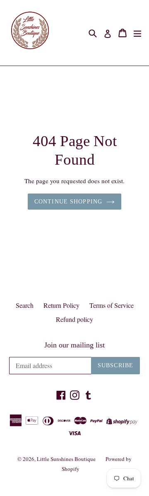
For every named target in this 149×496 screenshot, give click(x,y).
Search (25, 305)
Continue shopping (68, 201)
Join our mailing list (74, 345)
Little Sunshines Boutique (66, 459)
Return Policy (61, 305)
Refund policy (74, 319)
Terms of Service (111, 305)
